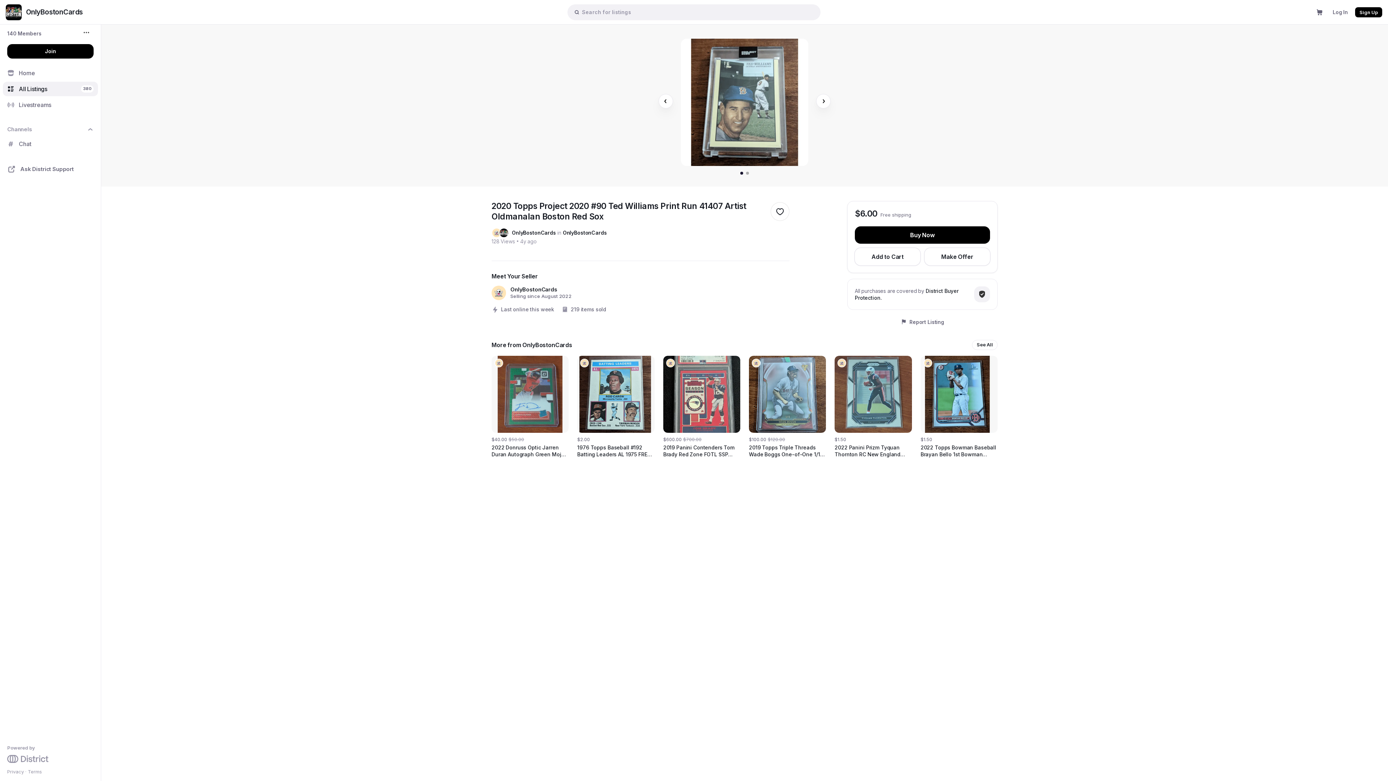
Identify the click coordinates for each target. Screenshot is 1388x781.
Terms (35, 771)
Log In (1340, 12)
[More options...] (87, 32)
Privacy (15, 771)
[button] (24, 33)
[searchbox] (697, 12)
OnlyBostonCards (534, 233)
